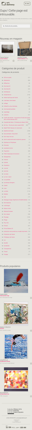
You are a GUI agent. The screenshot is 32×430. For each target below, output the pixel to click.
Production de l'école (9, 234)
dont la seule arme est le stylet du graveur (15, 139)
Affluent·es (6, 83)
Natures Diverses (8, 211)
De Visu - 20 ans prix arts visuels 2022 (14, 125)
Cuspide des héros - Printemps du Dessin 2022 (16, 122)
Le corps (6, 174)
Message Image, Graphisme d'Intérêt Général (15, 200)
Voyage (6, 254)
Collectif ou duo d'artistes (10, 106)
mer (5, 197)
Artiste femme (7, 94)
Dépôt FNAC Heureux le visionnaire (13, 128)
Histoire (6, 159)
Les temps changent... (9, 182)
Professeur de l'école (9, 237)
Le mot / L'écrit (7, 177)
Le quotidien (7, 179)
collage (6, 103)
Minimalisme (7, 202)
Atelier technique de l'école (11, 97)
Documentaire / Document (11, 133)
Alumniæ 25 (7, 89)
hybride (6, 162)
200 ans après (7, 77)
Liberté (5, 185)
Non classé (7, 214)
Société (6, 243)
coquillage (6, 112)
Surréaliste (6, 245)
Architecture (7, 92)
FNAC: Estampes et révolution (11, 154)
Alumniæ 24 (7, 86)
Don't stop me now (9, 136)
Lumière (6, 191)
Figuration (6, 151)
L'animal (6, 171)
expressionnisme (8, 148)
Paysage (6, 217)
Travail (5, 251)
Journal (6, 168)
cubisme (6, 114)
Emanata (6, 145)
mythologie (7, 205)
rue (5, 240)
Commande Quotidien (9, 109)
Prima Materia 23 (8, 228)
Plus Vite (6, 222)
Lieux (5, 188)
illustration (6, 165)
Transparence (7, 248)
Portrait (6, 225)
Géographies (7, 156)
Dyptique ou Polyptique (10, 142)
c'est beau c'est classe (9, 100)
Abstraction (7, 80)
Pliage (5, 220)
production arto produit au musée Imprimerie (15, 231)
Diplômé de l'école (8, 131)
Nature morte (7, 208)
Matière (6, 194)
